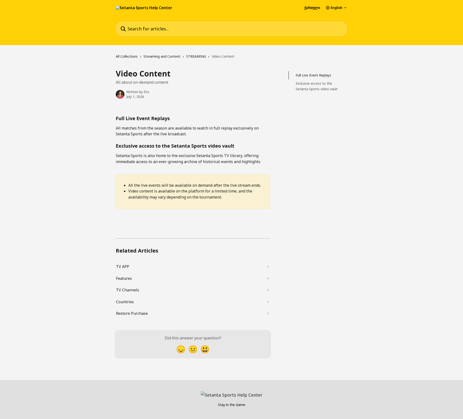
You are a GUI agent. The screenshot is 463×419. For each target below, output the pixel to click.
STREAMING (196, 56)
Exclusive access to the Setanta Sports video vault (317, 86)
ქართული (312, 7)
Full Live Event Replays (313, 75)
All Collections (127, 56)
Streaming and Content (161, 56)
